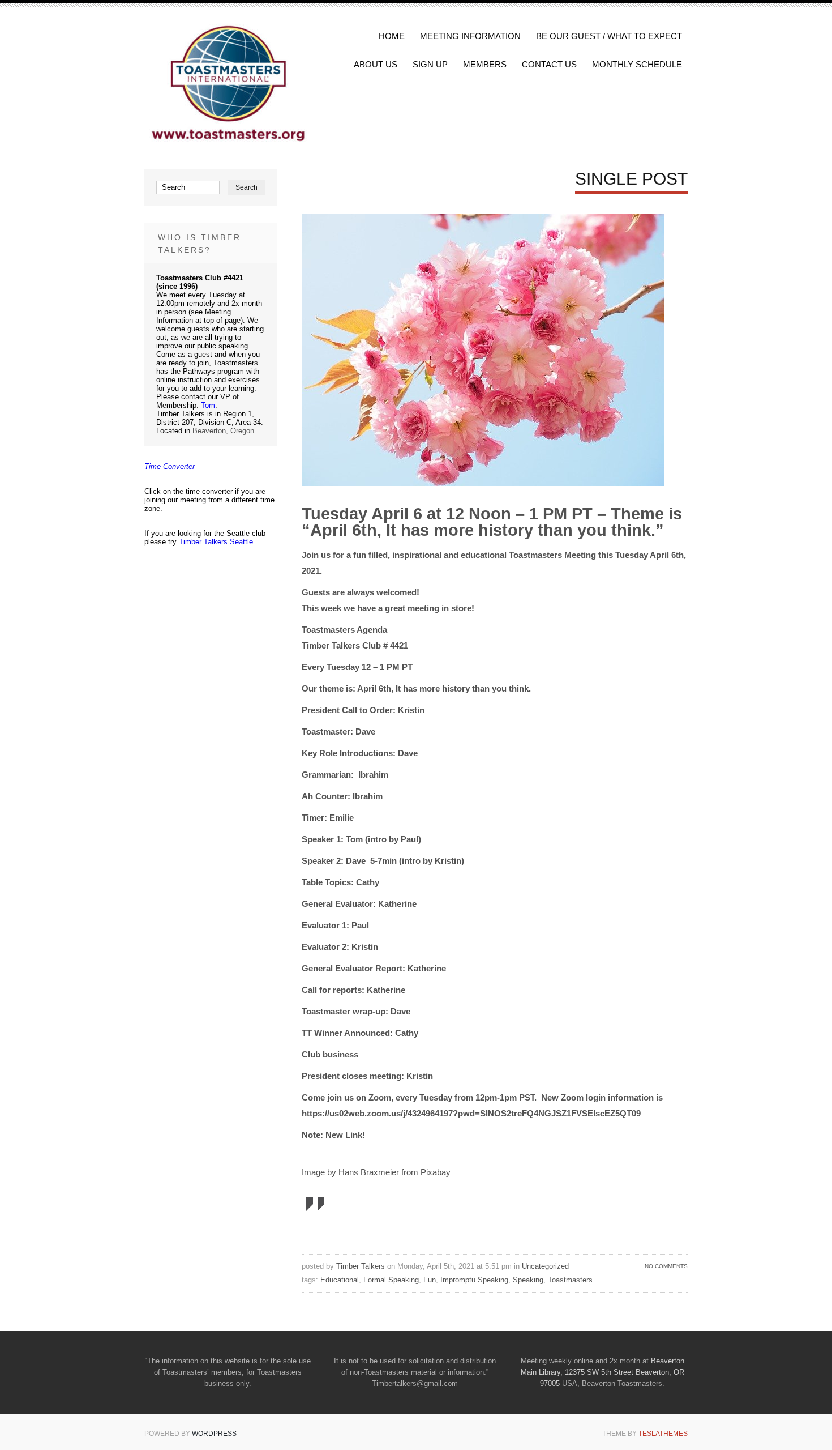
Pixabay (436, 1172)
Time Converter (169, 466)
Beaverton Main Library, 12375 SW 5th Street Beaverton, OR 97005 (602, 1372)
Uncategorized (545, 1266)
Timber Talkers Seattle (216, 542)
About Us (375, 64)
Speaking (528, 1280)
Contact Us (549, 64)
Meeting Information (470, 36)
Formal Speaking (391, 1280)
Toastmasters (570, 1280)
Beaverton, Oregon (223, 431)
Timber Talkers (360, 1266)
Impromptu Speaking (474, 1280)
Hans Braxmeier (368, 1172)
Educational (339, 1280)
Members (485, 64)
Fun (429, 1280)
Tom (208, 405)
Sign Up (430, 64)
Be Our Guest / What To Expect (609, 36)
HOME (392, 36)
